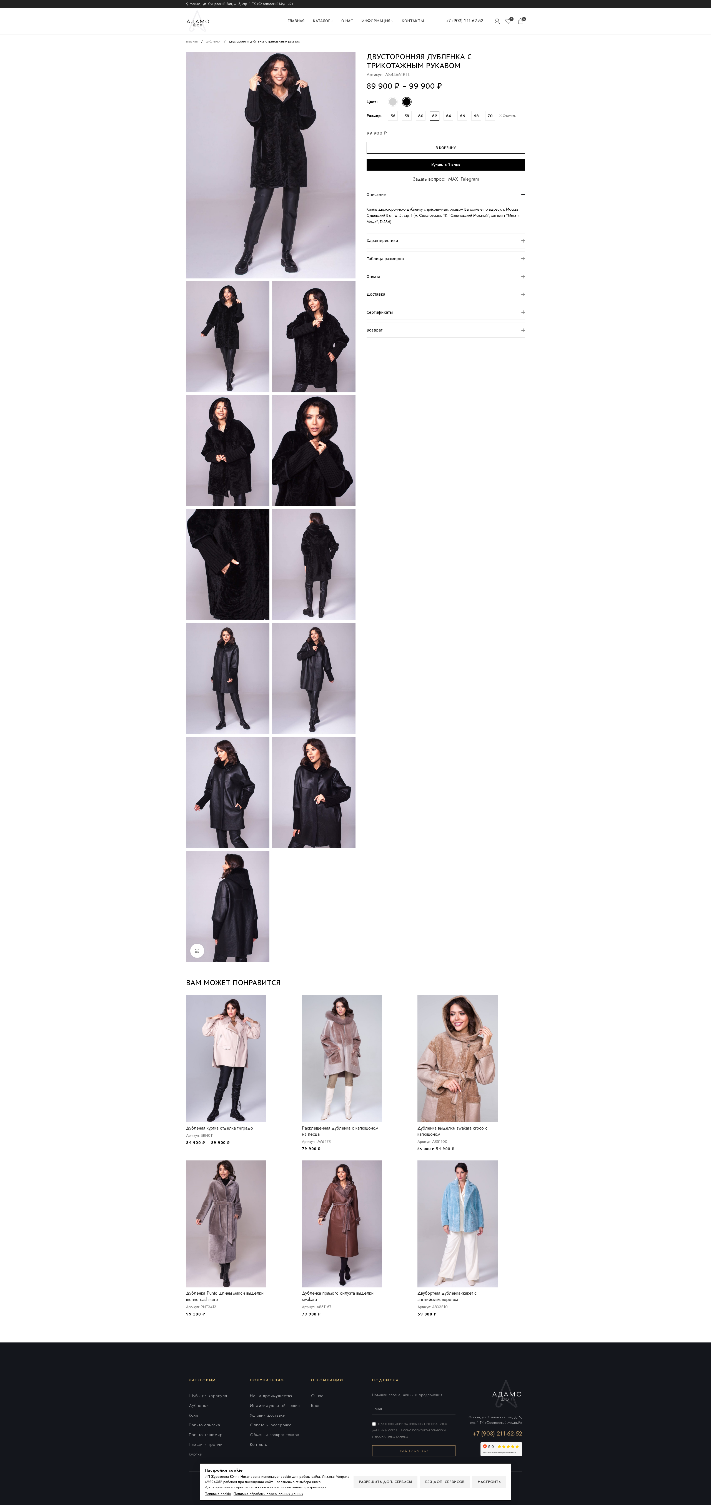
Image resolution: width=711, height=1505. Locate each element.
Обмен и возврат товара (274, 1434)
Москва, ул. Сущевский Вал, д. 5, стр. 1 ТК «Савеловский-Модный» (495, 1419)
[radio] (393, 102)
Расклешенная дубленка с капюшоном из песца (340, 1131)
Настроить (489, 1481)
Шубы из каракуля (208, 1396)
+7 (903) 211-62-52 (497, 1434)
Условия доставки (268, 1415)
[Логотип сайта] (198, 20)
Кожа (194, 1415)
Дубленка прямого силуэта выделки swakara (338, 1296)
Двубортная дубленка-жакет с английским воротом (447, 1296)
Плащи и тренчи (206, 1444)
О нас (317, 1396)
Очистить (509, 116)
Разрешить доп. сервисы (385, 1481)
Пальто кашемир (206, 1434)
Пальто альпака (204, 1425)
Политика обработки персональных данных (268, 1493)
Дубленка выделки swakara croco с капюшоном (452, 1131)
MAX (453, 179)
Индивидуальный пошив (275, 1405)
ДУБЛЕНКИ (214, 41)
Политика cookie (218, 1493)
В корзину (446, 147)
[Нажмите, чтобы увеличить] (197, 951)
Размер (374, 115)
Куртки (195, 1454)
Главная (192, 41)
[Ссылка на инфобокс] (464, 21)
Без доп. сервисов (444, 1481)
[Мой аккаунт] (497, 21)
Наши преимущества (271, 1396)
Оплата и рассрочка (271, 1425)
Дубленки (199, 1405)
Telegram (469, 179)
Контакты (259, 1444)
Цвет (371, 101)
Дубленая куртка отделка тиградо (219, 1128)
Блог (315, 1405)
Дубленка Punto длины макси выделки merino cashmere (225, 1296)
